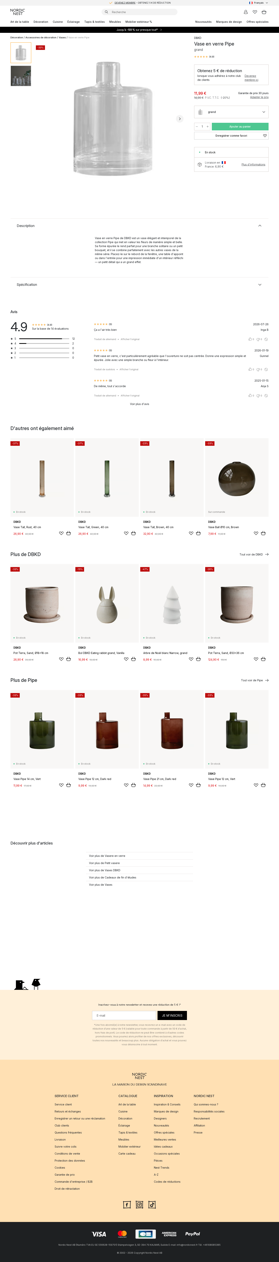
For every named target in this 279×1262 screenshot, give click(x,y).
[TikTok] (152, 1204)
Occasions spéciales (167, 1153)
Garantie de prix (65, 1174)
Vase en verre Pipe (78, 37)
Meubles (115, 21)
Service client (63, 1104)
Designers (160, 1118)
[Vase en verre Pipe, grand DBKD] (112, 118)
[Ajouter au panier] (68, 533)
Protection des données (70, 1160)
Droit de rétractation (67, 1188)
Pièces (158, 1160)
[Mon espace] (245, 12)
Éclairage (73, 21)
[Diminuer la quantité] (196, 126)
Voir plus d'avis (139, 404)
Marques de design (229, 21)
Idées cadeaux (163, 1146)
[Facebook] (127, 1204)
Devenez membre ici (251, 77)
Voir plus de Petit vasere (104, 863)
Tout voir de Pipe (252, 680)
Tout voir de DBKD (251, 554)
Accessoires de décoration (40, 37)
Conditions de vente (67, 1153)
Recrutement (202, 1118)
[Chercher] (106, 12)
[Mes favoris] (254, 12)
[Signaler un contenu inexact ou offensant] (266, 339)
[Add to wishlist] (61, 533)
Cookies (60, 1167)
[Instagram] (139, 1204)
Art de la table (19, 21)
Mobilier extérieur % (138, 21)
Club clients (62, 1125)
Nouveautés (203, 21)
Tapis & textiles (94, 21)
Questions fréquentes (68, 1132)
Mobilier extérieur (129, 1146)
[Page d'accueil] (17, 12)
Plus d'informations (253, 164)
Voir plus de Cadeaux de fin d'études (112, 877)
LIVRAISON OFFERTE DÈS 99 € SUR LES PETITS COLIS (142, 2)
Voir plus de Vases (100, 884)
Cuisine (58, 21)
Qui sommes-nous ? (206, 1104)
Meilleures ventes (165, 1139)
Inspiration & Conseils (167, 1104)
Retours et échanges (68, 1111)
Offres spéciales (258, 21)
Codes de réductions (167, 1181)
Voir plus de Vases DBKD (104, 870)
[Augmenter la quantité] (207, 126)
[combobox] (259, 3)
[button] (204, 56)
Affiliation (199, 1125)
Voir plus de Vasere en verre (107, 855)
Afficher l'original (130, 339)
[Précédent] (44, 119)
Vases (62, 37)
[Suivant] (180, 119)
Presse (198, 1132)
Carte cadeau (127, 1153)
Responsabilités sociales (209, 1111)
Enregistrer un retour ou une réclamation (80, 1118)
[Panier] (264, 12)
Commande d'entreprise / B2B (74, 1181)
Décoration (41, 21)
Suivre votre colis (65, 1146)
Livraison (60, 1139)
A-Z (156, 1174)
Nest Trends (161, 1167)
